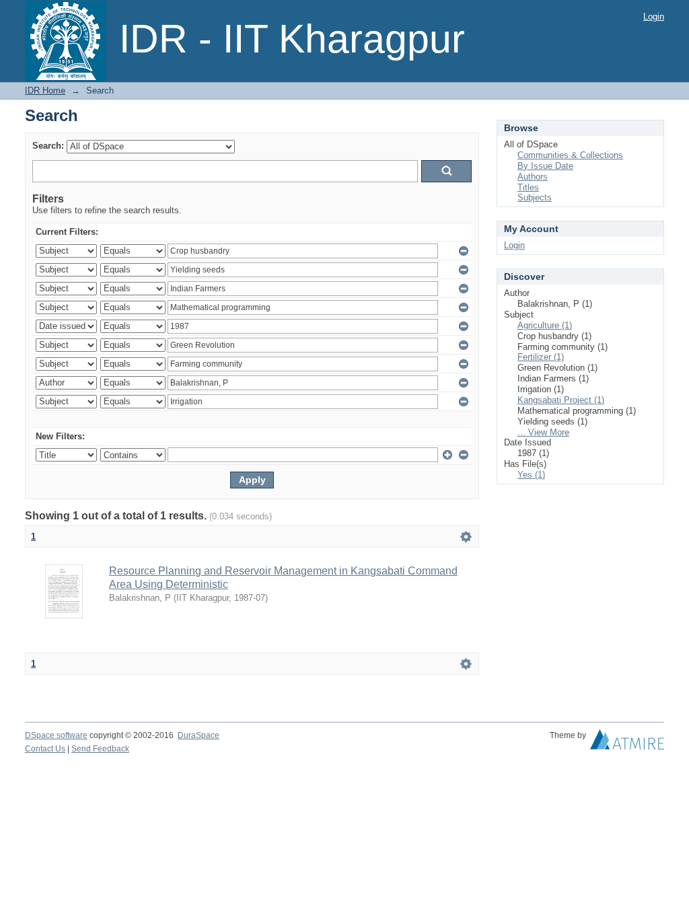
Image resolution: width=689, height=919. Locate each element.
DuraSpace (198, 735)
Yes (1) (531, 475)
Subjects (534, 197)
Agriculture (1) (544, 325)
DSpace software (56, 735)
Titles (528, 187)
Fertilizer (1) (540, 357)
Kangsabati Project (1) (560, 400)
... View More (543, 432)
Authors (532, 177)
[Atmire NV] (627, 742)
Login (653, 16)
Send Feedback (100, 748)
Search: (48, 146)
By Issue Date (545, 166)
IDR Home (45, 90)
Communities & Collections (570, 155)
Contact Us (45, 748)
